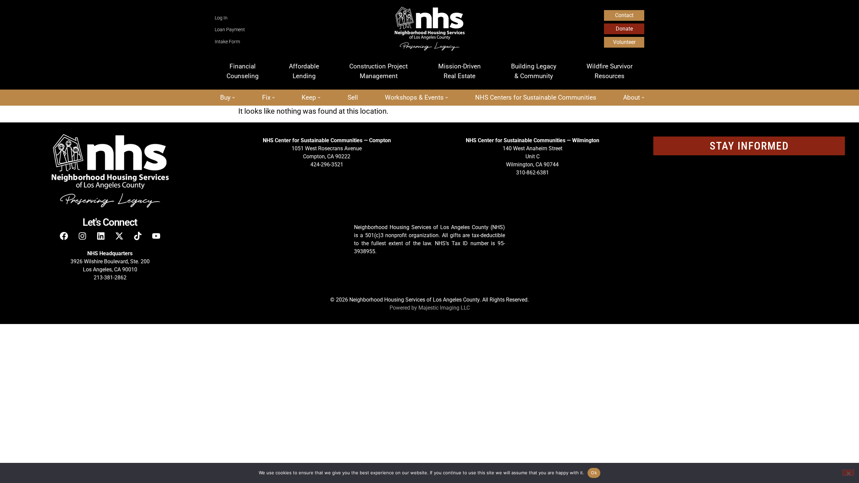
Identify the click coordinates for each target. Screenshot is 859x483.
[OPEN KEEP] (319, 98)
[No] (848, 473)
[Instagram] (82, 235)
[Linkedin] (100, 235)
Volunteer (624, 42)
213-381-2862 (110, 277)
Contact (624, 15)
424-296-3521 (326, 164)
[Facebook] (63, 235)
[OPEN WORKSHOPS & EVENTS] (446, 98)
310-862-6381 (532, 172)
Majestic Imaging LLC (444, 308)
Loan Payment (230, 30)
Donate (624, 28)
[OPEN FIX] (273, 98)
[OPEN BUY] (233, 98)
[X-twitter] (119, 235)
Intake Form (227, 42)
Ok (594, 472)
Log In (221, 18)
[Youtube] (156, 235)
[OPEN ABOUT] (643, 98)
